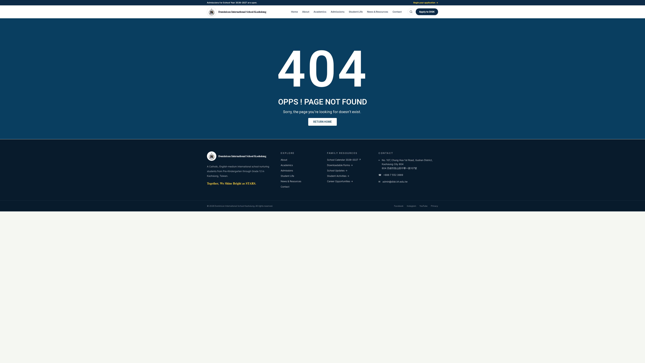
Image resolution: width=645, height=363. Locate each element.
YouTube (423, 206)
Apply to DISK (427, 11)
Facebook (398, 206)
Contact (397, 11)
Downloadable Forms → (340, 165)
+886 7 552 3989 (390, 174)
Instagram (411, 206)
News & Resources (377, 11)
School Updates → (337, 170)
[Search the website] (411, 11)
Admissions (338, 11)
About (305, 11)
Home (294, 11)
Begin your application (425, 2)
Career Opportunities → (340, 181)
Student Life (356, 11)
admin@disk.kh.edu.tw (392, 181)
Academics (320, 11)
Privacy (434, 206)
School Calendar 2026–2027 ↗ (344, 159)
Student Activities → (338, 175)
